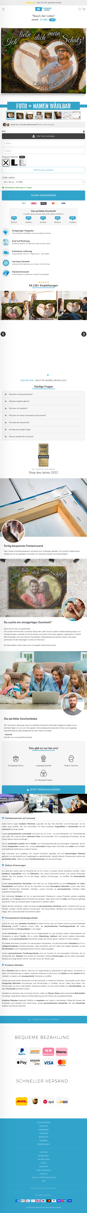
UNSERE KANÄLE (43, 1195)
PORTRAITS (43, 1133)
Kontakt (43, 1163)
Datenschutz (43, 1166)
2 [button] (40, 374)
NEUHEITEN (43, 1126)
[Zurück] (1, 588)
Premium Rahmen (13, 157)
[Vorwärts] (85, 588)
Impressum (43, 1174)
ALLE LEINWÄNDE (43, 1122)
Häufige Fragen (43, 1156)
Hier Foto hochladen (46, 136)
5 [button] (47, 374)
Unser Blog (43, 1152)
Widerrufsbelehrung (43, 1170)
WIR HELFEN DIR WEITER (43, 1188)
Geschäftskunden (43, 1159)
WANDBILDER (43, 1130)
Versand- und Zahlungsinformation (43, 1177)
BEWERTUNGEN (44, 1144)
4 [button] (45, 374)
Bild (3, 131)
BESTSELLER (43, 1137)
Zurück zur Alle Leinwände (45, 1019)
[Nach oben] (43, 1052)
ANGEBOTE (43, 1141)
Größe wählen (8, 177)
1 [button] (37, 374)
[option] (43, 2)
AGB (43, 1181)
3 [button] (42, 374)
